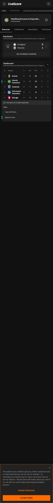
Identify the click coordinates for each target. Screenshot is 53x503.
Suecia (14, 76)
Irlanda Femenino (16, 81)
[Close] (50, 468)
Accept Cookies (26, 498)
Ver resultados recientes (26, 54)
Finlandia (15, 87)
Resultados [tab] (33, 29)
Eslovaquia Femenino (16, 92)
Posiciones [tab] (46, 29)
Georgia (15, 98)
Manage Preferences (26, 490)
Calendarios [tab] (19, 29)
